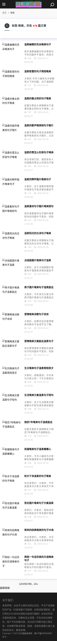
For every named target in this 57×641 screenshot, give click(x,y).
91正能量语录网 (25, 633)
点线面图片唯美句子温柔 (37, 260)
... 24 (34, 584)
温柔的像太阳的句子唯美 (37, 98)
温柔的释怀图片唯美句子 (37, 179)
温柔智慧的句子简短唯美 (37, 71)
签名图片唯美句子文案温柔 (39, 503)
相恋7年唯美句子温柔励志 (38, 422)
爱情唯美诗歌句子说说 (36, 314)
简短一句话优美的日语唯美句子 (39, 558)
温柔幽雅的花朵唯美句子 (37, 44)
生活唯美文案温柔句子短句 (39, 395)
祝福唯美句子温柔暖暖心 (37, 449)
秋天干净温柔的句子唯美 (37, 476)
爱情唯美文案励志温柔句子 (39, 341)
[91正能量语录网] (28, 4)
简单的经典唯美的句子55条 (39, 530)
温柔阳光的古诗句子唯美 (37, 233)
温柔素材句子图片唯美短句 (39, 206)
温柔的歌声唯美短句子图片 (39, 125)
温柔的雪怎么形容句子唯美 (39, 152)
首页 (4, 13)
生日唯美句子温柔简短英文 (39, 368)
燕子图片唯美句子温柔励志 (39, 287)
